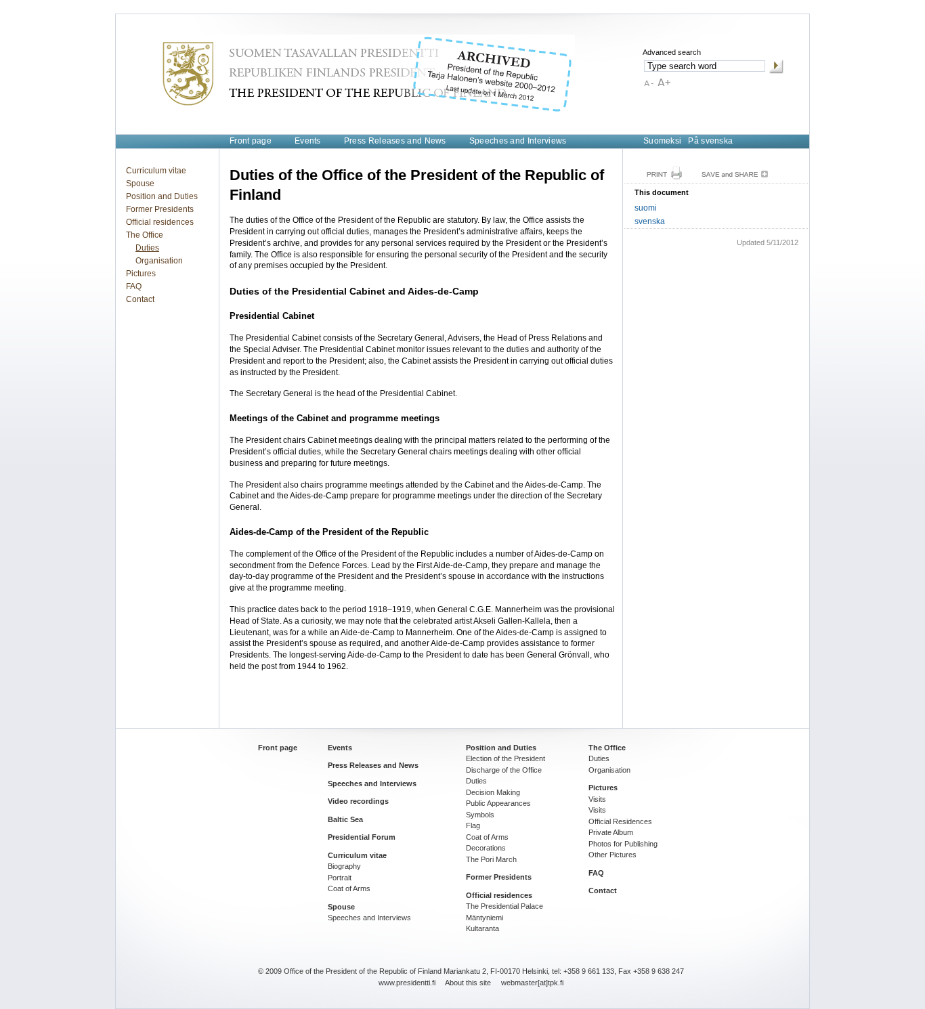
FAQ (134, 286)
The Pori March (491, 859)
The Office (144, 235)
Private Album (610, 832)
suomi (645, 208)
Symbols (480, 815)
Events (308, 140)
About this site (468, 983)
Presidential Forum (361, 837)
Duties (147, 248)
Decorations (486, 848)
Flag (473, 825)
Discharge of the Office (504, 770)
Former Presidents (160, 209)
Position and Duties (162, 196)
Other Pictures (612, 855)
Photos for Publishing (623, 844)
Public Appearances (498, 803)
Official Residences (620, 821)
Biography (344, 866)
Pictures (141, 273)
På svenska (710, 141)
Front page (251, 140)
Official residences (160, 222)
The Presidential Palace (504, 906)
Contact (140, 299)
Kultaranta (482, 928)
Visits (597, 799)
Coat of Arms (349, 888)
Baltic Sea (345, 819)
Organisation (159, 260)
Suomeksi (662, 141)
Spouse (140, 183)
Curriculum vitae (156, 170)
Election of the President (505, 758)
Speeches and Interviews (518, 140)
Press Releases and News (395, 140)
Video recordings (358, 801)
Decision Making (493, 792)
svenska (649, 221)
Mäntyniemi (484, 918)
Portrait (339, 878)
